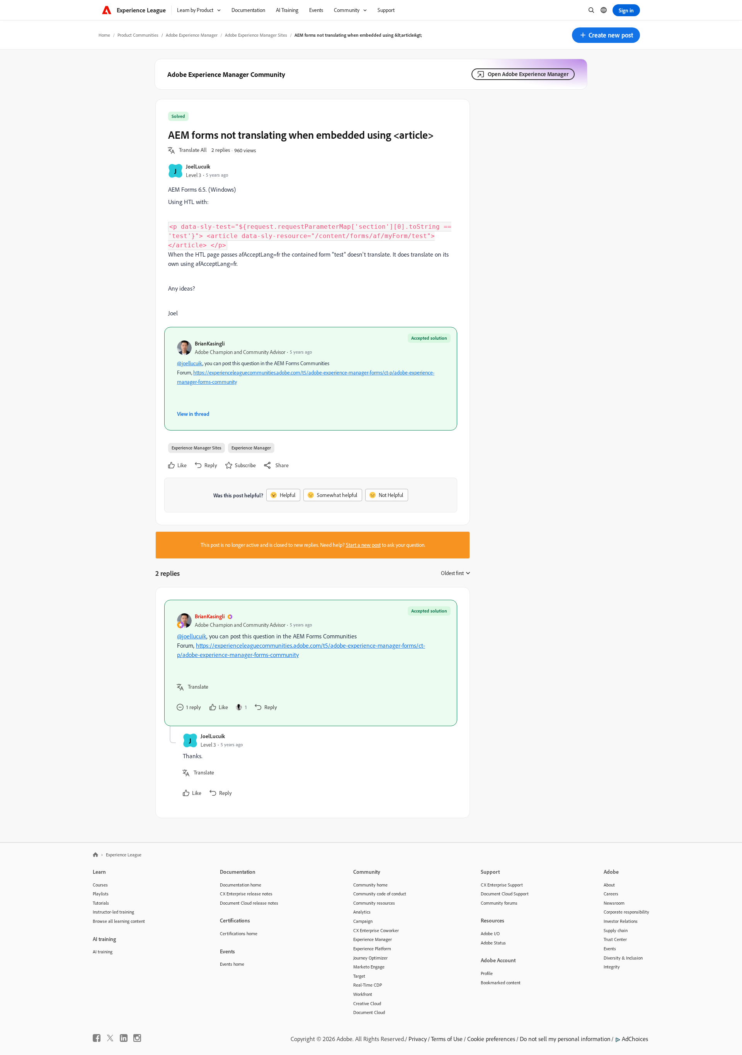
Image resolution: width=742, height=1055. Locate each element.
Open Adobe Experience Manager (528, 74)
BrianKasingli (210, 343)
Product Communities (137, 35)
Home (104, 35)
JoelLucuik (198, 166)
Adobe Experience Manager (192, 35)
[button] (606, 35)
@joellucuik (190, 363)
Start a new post (363, 544)
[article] (310, 663)
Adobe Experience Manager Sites (256, 35)
